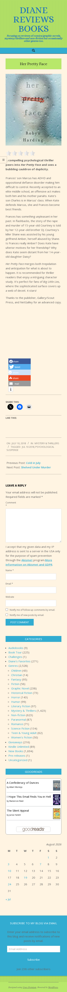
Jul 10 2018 (28, 446)
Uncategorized (17, 760)
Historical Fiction (21, 693)
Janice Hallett (15, 815)
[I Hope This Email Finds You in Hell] (56, 796)
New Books (15, 751)
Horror (15, 697)
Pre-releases (16, 755)
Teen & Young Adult (24, 733)
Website (10, 596)
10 (9, 871)
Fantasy (16, 679)
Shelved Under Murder (36, 467)
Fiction (15, 684)
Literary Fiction (20, 706)
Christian (16, 675)
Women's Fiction (21, 737)
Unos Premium (29, 987)
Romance (17, 724)
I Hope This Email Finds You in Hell (29, 796)
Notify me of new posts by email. (27, 615)
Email (9, 583)
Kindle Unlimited (18, 746)
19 (25, 877)
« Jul (8, 899)
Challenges (15, 657)
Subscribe (33, 959)
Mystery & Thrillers (47, 443)
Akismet (27, 560)
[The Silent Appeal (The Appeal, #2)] (56, 810)
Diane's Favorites (19, 661)
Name (10, 570)
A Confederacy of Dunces (23, 782)
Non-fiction (18, 715)
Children (16, 670)
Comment (10, 504)
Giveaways (15, 742)
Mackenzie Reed (16, 801)
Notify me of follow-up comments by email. (32, 609)
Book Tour (15, 652)
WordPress (53, 987)
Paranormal (18, 719)
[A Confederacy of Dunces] (56, 782)
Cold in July (33, 463)
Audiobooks (15, 648)
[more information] (11, 389)
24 (9, 884)
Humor (15, 702)
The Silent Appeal (18, 810)
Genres (13, 666)
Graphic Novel (20, 688)
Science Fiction (20, 728)
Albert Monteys (15, 787)
